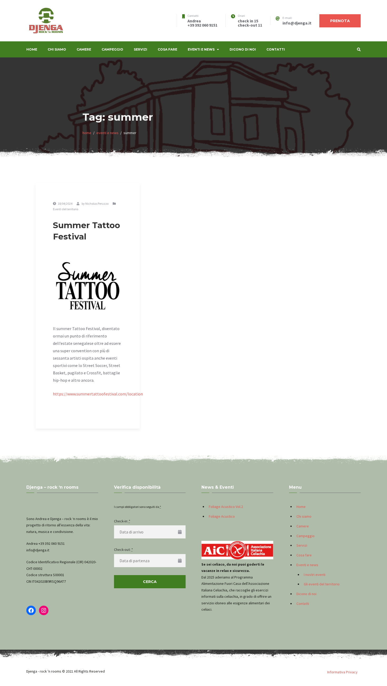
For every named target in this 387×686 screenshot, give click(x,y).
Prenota (340, 20)
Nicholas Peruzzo (96, 203)
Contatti (275, 49)
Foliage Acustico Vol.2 (226, 506)
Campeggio (112, 49)
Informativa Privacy (342, 672)
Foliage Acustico (222, 516)
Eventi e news (201, 49)
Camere (84, 49)
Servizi (140, 49)
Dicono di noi (243, 49)
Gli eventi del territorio (322, 584)
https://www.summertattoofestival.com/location (98, 393)
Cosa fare (167, 49)
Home (31, 49)
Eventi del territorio (65, 209)
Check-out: (123, 549)
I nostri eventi (314, 574)
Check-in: (122, 521)
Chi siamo (57, 49)
